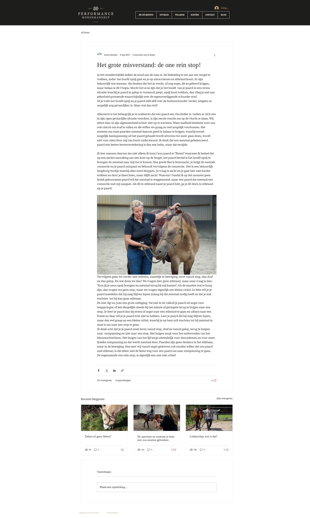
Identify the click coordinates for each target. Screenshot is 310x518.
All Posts (85, 32)
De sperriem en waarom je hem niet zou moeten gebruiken (155, 438)
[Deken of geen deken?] (104, 418)
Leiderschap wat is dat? (203, 436)
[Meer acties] (215, 55)
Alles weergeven (224, 398)
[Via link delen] (122, 370)
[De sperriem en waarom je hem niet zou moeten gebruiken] (157, 418)
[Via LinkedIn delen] (114, 370)
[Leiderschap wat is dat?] (209, 418)
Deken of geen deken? (98, 436)
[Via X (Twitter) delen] (106, 370)
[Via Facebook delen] (98, 370)
